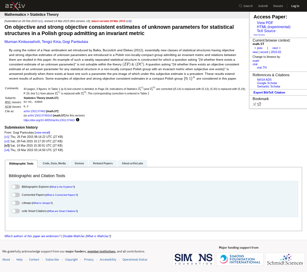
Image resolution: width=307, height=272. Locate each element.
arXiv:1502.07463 (34, 111)
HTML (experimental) (273, 27)
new (255, 52)
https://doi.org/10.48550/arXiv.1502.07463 (49, 120)
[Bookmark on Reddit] (259, 105)
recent (264, 52)
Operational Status (134, 259)
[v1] (6, 136)
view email (42, 132)
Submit (263, 6)
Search (248, 6)
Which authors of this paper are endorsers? (32, 236)
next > (276, 48)
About (6, 259)
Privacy (88, 259)
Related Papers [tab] (103, 163)
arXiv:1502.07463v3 (40, 115)
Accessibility (108, 259)
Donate (278, 6)
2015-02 (276, 52)
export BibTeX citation (269, 92)
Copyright (71, 259)
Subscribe (52, 259)
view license (259, 35)
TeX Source (266, 31)
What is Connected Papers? (61, 195)
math (256, 60)
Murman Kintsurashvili (22, 42)
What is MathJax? (98, 236)
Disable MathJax (74, 236)
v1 (40, 21)
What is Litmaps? (42, 203)
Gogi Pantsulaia (75, 42)
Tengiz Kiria (51, 42)
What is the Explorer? (62, 186)
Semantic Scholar (268, 86)
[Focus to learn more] (77, 120)
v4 (128, 21)
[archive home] (15, 6)
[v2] (6, 141)
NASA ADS (264, 79)
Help (19, 259)
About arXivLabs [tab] (132, 163)
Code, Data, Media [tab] (54, 163)
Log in (295, 6)
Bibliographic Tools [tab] (21, 163)
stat (255, 64)
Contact (34, 259)
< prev (258, 48)
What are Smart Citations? (62, 211)
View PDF (265, 23)
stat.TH (262, 67)
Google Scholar (267, 83)
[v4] (6, 150)
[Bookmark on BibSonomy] (255, 105)
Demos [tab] (79, 163)
